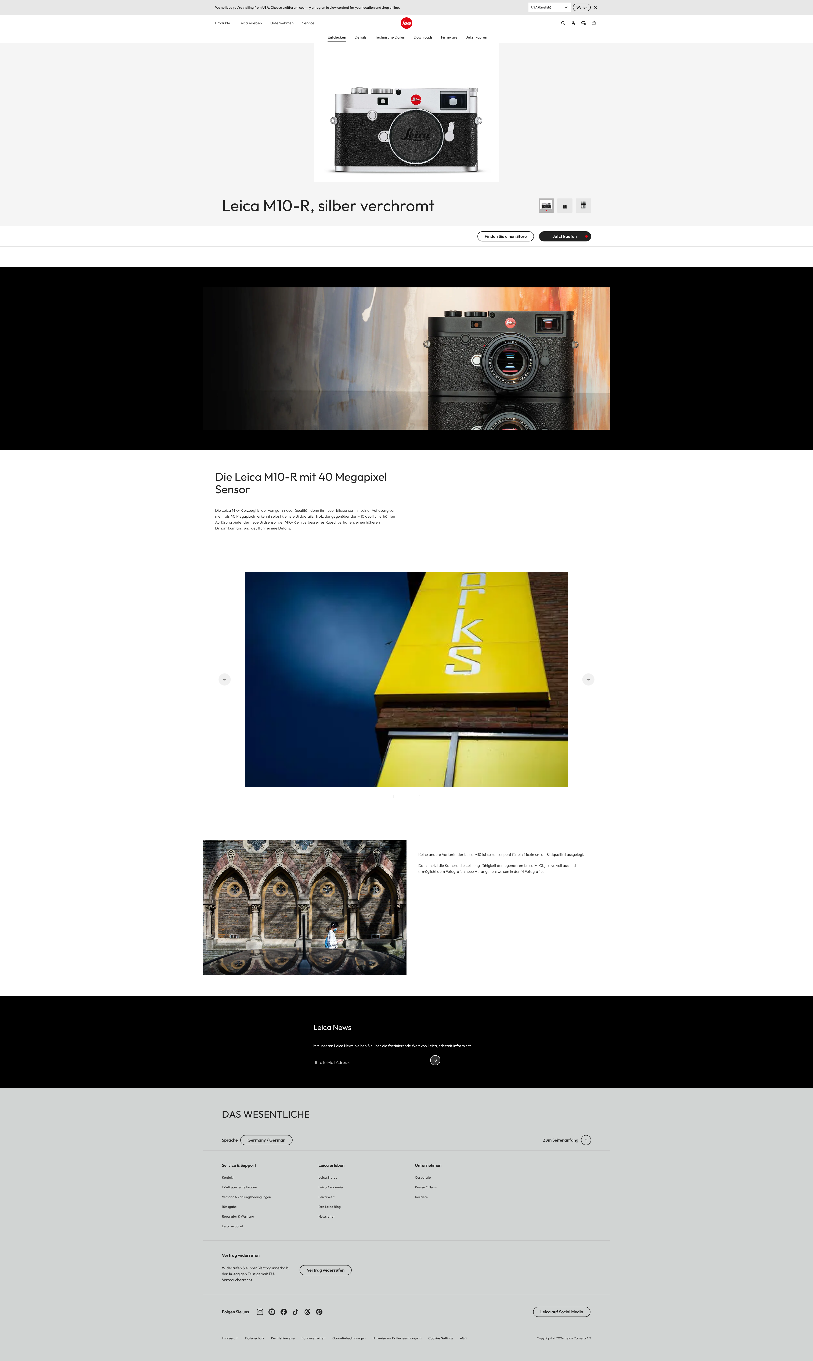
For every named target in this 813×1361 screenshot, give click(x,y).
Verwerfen (595, 7)
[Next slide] (583, 679)
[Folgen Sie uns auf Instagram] (260, 1312)
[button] (586, 1140)
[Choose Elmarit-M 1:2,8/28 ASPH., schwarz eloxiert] (564, 205)
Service (308, 23)
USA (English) (541, 7)
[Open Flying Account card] (573, 23)
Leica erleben (250, 23)
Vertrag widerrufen (325, 1270)
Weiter (582, 7)
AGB (463, 1338)
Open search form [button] (563, 23)
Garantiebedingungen (349, 1338)
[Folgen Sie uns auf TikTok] (295, 1312)
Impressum (230, 1338)
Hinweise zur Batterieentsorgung (397, 1338)
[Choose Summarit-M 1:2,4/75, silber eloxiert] (583, 205)
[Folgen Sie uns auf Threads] (307, 1312)
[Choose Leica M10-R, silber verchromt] (546, 205)
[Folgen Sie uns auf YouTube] (272, 1312)
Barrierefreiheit (313, 1338)
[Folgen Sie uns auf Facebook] (283, 1312)
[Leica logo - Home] (406, 23)
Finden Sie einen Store (506, 236)
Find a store (583, 23)
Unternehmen (282, 23)
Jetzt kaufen (565, 236)
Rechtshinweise (283, 1338)
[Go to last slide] (230, 679)
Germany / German (266, 1140)
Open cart (593, 23)
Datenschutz (254, 1338)
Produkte (222, 23)
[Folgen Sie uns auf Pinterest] (319, 1312)
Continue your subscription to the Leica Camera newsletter (435, 1060)
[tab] (393, 796)
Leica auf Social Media (561, 1311)
